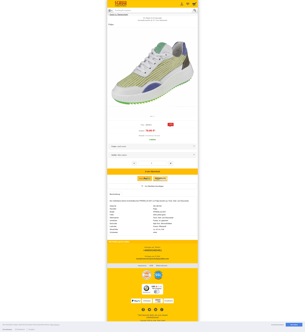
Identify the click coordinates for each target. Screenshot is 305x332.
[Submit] (194, 10)
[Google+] (162, 310)
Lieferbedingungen (152, 317)
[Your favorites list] (188, 3)
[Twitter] (149, 310)
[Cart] (194, 3)
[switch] (156, 291)
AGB (151, 266)
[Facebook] (143, 310)
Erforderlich (21, 329)
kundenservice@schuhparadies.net (152, 259)
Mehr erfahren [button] (54, 325)
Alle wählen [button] (294, 324)
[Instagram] (155, 310)
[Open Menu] (110, 10)
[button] (152, 186)
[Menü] (161, 285)
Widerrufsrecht (161, 266)
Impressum (142, 266)
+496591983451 (152, 250)
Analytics (32, 329)
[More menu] (182, 3)
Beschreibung (115, 194)
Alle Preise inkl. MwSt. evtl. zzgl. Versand (153, 315)
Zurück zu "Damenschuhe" (119, 15)
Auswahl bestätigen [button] (277, 324)
